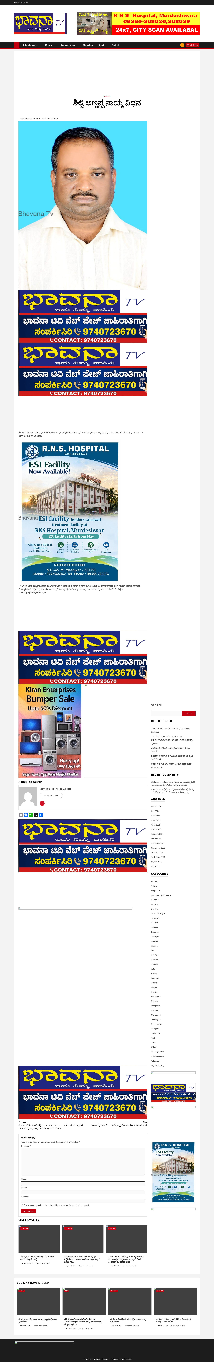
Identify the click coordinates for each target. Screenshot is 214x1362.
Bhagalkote (88, 45)
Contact (115, 45)
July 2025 (155, 866)
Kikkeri (154, 973)
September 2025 (158, 857)
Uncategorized (157, 1051)
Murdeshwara (157, 1024)
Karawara (155, 959)
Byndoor (155, 909)
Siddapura (155, 1033)
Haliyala (154, 941)
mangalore (155, 1005)
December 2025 (158, 843)
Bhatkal (154, 904)
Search (156, 705)
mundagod (155, 1019)
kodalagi (155, 978)
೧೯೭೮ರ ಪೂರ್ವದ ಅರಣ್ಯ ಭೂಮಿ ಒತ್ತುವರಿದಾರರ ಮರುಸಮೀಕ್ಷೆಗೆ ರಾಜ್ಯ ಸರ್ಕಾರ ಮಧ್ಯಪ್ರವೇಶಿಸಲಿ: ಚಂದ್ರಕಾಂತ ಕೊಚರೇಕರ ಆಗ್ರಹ (125, 1259)
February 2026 (157, 834)
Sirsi (153, 1038)
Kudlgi (154, 987)
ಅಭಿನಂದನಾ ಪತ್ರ (157, 1065)
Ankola (154, 881)
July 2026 (155, 811)
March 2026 (156, 829)
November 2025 (158, 848)
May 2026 (155, 820)
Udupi (101, 45)
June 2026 (155, 815)
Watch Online (192, 45)
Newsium (115, 1359)
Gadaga (154, 927)
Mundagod (155, 1015)
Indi (152, 950)
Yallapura (155, 1061)
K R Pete (154, 955)
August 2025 (156, 861)
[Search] (177, 45)
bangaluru (155, 890)
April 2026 (155, 825)
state (153, 1042)
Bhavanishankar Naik (42, 1263)
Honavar (106, 96)
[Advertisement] (107, 72)
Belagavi (155, 899)
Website (24, 1196)
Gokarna (155, 932)
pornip (154, 789)
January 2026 (156, 838)
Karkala (154, 964)
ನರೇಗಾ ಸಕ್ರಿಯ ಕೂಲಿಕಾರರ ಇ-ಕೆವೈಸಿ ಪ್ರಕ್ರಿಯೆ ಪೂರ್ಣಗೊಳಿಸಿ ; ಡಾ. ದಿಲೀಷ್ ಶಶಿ (119, 1123)
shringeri (155, 1028)
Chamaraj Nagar (67, 45)
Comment (26, 1146)
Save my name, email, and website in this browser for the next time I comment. (56, 1205)
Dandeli (154, 922)
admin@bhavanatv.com (29, 118)
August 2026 (156, 806)
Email (24, 1188)
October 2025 (157, 852)
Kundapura (155, 996)
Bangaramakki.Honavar (161, 895)
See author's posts (51, 795)
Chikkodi (155, 918)
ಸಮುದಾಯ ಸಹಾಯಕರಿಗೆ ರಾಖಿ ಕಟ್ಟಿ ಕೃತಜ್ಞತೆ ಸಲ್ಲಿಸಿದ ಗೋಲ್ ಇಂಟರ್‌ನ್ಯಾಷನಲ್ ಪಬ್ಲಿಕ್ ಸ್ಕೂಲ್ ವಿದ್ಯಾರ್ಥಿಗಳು (82, 1259)
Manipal (154, 1010)
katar (153, 969)
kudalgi (154, 982)
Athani (154, 886)
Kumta (154, 992)
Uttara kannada (30, 45)
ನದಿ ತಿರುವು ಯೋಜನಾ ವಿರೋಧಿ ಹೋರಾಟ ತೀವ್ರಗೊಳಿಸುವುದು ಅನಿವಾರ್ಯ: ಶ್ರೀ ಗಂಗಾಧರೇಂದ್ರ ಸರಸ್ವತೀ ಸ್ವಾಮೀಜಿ (172, 739)
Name (24, 1179)
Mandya (48, 45)
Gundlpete (155, 936)
